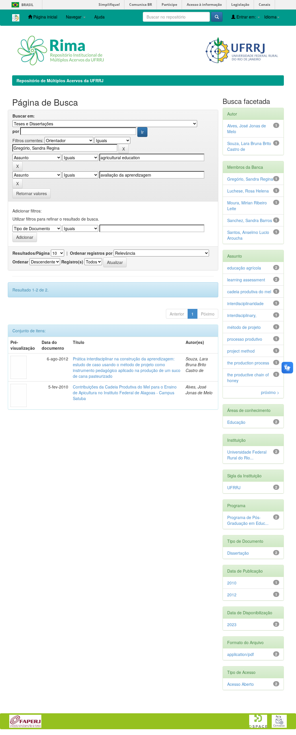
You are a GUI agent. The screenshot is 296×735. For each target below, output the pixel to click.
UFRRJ (233, 487)
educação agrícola (244, 268)
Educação (236, 422)
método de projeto (244, 327)
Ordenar (20, 262)
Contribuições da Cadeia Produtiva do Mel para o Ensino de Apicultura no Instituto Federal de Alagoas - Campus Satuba (125, 392)
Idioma (270, 17)
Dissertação (238, 553)
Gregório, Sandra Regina (250, 179)
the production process (248, 363)
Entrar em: (246, 17)
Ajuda (99, 17)
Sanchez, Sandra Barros (249, 220)
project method (241, 351)
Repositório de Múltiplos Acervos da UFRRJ (59, 80)
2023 (231, 624)
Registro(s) (72, 262)
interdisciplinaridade (245, 303)
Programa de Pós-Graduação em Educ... (248, 520)
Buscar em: (23, 116)
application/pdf (240, 654)
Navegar (74, 17)
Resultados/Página (31, 253)
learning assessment (246, 280)
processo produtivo (244, 339)
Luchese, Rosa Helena (248, 191)
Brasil (21, 4)
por (15, 131)
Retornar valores (31, 193)
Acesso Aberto (240, 684)
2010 (231, 583)
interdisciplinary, (241, 315)
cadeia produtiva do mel (249, 291)
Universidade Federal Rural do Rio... (247, 455)
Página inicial (44, 17)
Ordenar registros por (91, 253)
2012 (231, 594)
